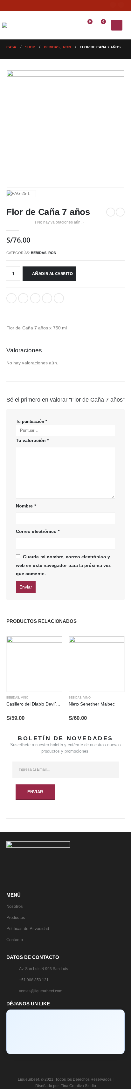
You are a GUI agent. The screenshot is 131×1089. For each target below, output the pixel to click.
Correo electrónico (59, 298)
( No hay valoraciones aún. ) (59, 222)
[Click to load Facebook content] (65, 1032)
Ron (52, 253)
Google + (47, 298)
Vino (24, 697)
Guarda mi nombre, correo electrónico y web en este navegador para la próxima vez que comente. (63, 565)
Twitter (23, 298)
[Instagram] (121, 5)
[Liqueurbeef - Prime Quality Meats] (15, 25)
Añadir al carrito (52, 273)
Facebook (11, 298)
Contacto (14, 939)
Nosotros (14, 906)
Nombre (26, 505)
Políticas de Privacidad (27, 928)
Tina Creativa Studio (78, 1086)
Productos (15, 917)
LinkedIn (35, 298)
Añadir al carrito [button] (51, 646)
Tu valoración (32, 440)
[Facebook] (113, 5)
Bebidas (38, 253)
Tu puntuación (31, 421)
